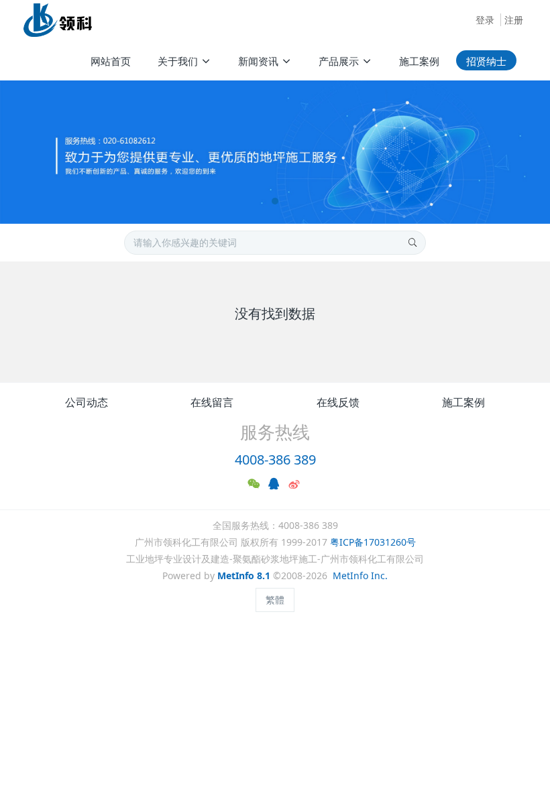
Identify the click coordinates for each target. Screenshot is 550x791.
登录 (485, 19)
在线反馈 (338, 402)
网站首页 (111, 61)
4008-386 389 (275, 459)
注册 (513, 19)
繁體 (275, 599)
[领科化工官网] (57, 20)
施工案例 (463, 402)
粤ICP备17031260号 (373, 542)
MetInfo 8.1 (243, 575)
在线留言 (211, 402)
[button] (27, 152)
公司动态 (86, 402)
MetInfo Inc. (360, 575)
